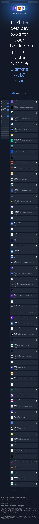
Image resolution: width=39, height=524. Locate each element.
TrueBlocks (15, 178)
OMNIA (15, 200)
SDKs (16, 391)
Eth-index (15, 183)
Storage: (2, 136)
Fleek (15, 455)
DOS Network (16, 305)
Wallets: (2, 124)
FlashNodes (16, 217)
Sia (14, 482)
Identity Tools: (2, 128)
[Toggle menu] (36, 1)
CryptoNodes (16, 239)
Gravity (15, 283)
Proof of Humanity (17, 134)
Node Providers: (3, 120)
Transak (15, 322)
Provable (15, 300)
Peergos (15, 471)
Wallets (15, 225)
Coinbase (15, 228)
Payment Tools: (3, 126)
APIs (16, 419)
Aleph (15, 150)
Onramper (15, 327)
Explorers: (2, 132)
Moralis (15, 416)
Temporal (15, 466)
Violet (15, 100)
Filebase (15, 449)
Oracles (15, 264)
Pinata (15, 460)
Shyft (15, 394)
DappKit (15, 405)
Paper (15, 361)
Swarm (15, 427)
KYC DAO (15, 117)
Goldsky (15, 172)
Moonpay (15, 316)
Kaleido (15, 410)
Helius (15, 167)
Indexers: (2, 130)
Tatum (15, 383)
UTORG (15, 377)
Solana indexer (16, 145)
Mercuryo (15, 333)
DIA (14, 272)
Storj (15, 444)
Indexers (15, 153)
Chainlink (15, 255)
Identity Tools (16, 109)
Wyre (15, 366)
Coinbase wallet (16, 222)
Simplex (15, 338)
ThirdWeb (15, 399)
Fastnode (15, 211)
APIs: (1, 101)
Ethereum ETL (16, 189)
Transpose (15, 161)
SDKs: (2, 118)
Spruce (15, 128)
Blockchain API (16, 388)
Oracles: (2, 122)
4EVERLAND (16, 438)
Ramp (15, 344)
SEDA (15, 289)
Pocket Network (16, 250)
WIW (15, 111)
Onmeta (15, 355)
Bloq (14, 233)
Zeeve (15, 244)
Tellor (15, 311)
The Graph (15, 156)
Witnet (15, 294)
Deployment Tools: (3, 134)
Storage (15, 430)
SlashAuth (15, 106)
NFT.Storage (16, 477)
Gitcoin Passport (16, 139)
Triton (15, 206)
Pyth (15, 261)
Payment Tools (16, 319)
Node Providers (16, 203)
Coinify (15, 372)
